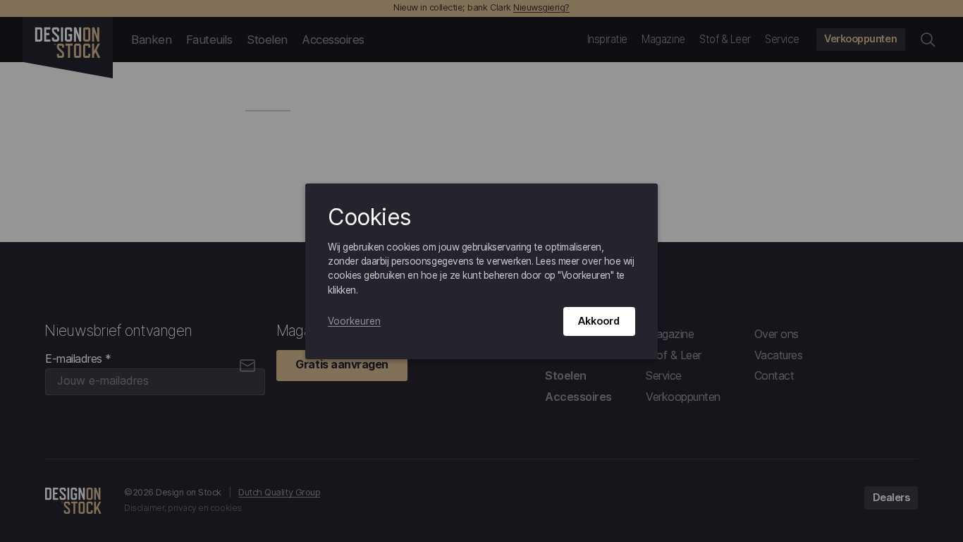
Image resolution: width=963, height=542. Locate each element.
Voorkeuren (354, 321)
